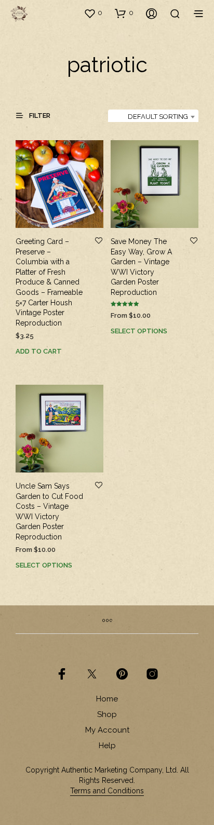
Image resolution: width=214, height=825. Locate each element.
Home (107, 699)
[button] (93, 13)
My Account (107, 730)
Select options (139, 331)
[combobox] (153, 117)
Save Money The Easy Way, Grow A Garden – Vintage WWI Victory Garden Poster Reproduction (141, 266)
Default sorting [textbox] (158, 116)
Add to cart (39, 351)
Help (107, 745)
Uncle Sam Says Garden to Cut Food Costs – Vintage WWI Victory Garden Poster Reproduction (49, 511)
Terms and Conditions (107, 791)
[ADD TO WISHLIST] (98, 241)
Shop (107, 714)
